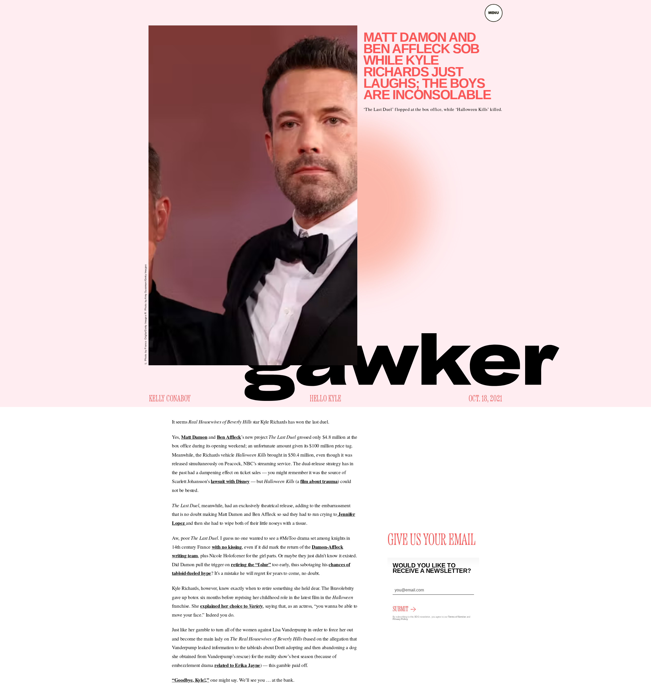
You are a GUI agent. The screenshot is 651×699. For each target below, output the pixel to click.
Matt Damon (194, 437)
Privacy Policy (400, 619)
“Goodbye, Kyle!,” (190, 679)
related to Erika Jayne (237, 665)
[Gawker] (401, 367)
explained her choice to (231, 605)
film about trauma (319, 481)
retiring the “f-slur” (251, 564)
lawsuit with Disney (230, 481)
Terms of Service (457, 617)
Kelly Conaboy (170, 398)
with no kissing (227, 546)
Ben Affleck (229, 437)
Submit (400, 609)
